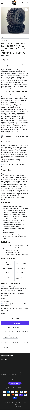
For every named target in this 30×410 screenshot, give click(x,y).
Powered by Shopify (15, 406)
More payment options (15, 327)
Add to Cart (5, 301)
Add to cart (15, 318)
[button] (23, 2)
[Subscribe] (28, 369)
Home (2, 37)
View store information (10, 337)
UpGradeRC (4, 40)
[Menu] (2, 2)
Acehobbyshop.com (15, 402)
